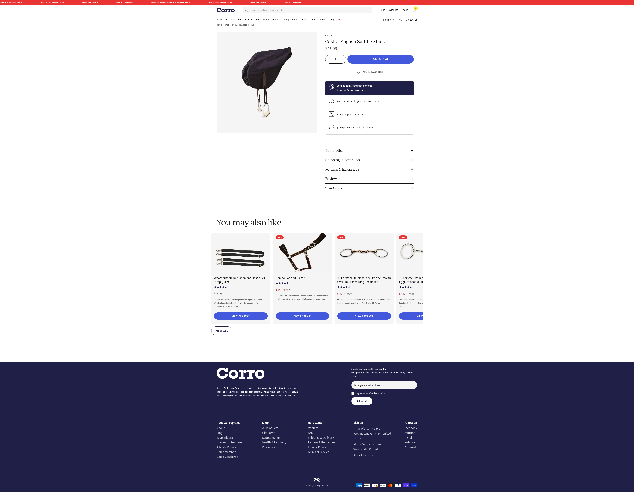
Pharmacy (268, 447)
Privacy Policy (378, 393)
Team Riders (225, 438)
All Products (270, 428)
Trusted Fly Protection (17, 2)
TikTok (408, 438)
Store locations (363, 455)
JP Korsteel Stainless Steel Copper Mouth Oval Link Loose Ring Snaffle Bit (364, 280)
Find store (388, 19)
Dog (332, 19)
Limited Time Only (90, 2)
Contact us (411, 19)
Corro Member (226, 452)
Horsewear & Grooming (268, 19)
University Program (229, 442)
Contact (313, 428)
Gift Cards (268, 433)
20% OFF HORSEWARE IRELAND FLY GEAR (136, 2)
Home (219, 25)
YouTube (409, 433)
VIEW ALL (221, 330)
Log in (405, 10)
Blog (383, 10)
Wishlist (393, 10)
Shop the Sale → (55, 2)
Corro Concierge (227, 457)
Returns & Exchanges (321, 442)
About (221, 428)
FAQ (400, 19)
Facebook (410, 428)
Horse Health (245, 19)
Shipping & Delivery (321, 438)
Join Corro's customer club (350, 90)
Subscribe (362, 401)
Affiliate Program (227, 447)
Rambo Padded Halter (290, 278)
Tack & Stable (309, 19)
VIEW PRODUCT (241, 316)
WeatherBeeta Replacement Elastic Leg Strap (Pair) (239, 280)
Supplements (291, 19)
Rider (323, 19)
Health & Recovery (274, 442)
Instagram (410, 442)
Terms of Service (318, 452)
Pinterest (410, 447)
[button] (414, 10)
